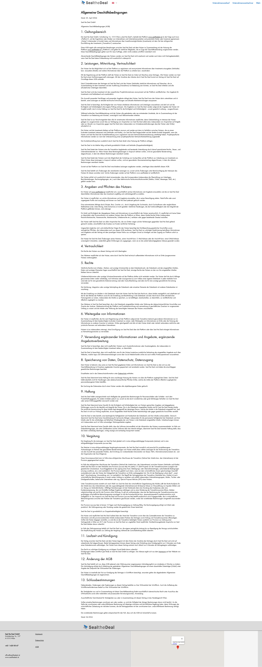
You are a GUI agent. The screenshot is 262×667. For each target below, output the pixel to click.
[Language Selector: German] (114, 3)
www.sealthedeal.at (155, 37)
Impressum (162, 552)
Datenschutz (122, 373)
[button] (258, 2)
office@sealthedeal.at (12, 655)
